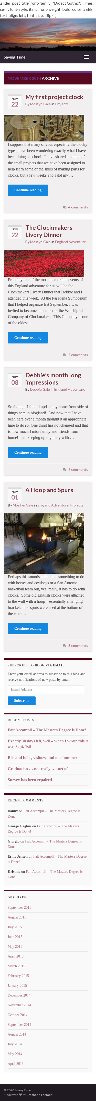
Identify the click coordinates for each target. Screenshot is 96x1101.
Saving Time (14, 56)
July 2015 (15, 927)
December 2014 (19, 995)
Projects (62, 104)
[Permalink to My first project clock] (44, 127)
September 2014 (19, 1025)
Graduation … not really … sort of (38, 769)
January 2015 (17, 986)
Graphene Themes (39, 1095)
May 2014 (15, 1054)
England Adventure (70, 242)
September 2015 (19, 907)
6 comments (78, 469)
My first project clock (54, 96)
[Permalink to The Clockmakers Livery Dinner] (44, 263)
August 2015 (17, 917)
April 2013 (16, 1064)
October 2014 (17, 1015)
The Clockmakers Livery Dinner (48, 231)
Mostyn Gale (40, 104)
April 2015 (16, 956)
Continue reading (27, 190)
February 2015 (18, 976)
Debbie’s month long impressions (53, 378)
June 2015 (15, 937)
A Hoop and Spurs (49, 489)
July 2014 (15, 1044)
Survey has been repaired (30, 780)
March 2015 (16, 966)
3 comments (78, 645)
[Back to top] (84, 1089)
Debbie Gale (40, 389)
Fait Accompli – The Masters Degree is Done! (47, 730)
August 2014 (17, 1034)
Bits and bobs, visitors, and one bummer (42, 757)
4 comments (78, 207)
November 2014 (19, 1005)
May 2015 (15, 947)
